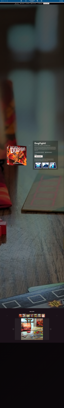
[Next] (57, 315)
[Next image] (51, 329)
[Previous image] (13, 329)
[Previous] (7, 315)
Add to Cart (46, 3)
